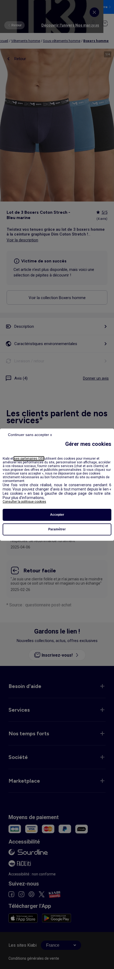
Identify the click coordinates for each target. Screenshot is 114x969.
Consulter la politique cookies (24, 502)
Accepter (57, 515)
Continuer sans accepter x (30, 435)
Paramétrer (57, 529)
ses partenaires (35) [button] (29, 458)
